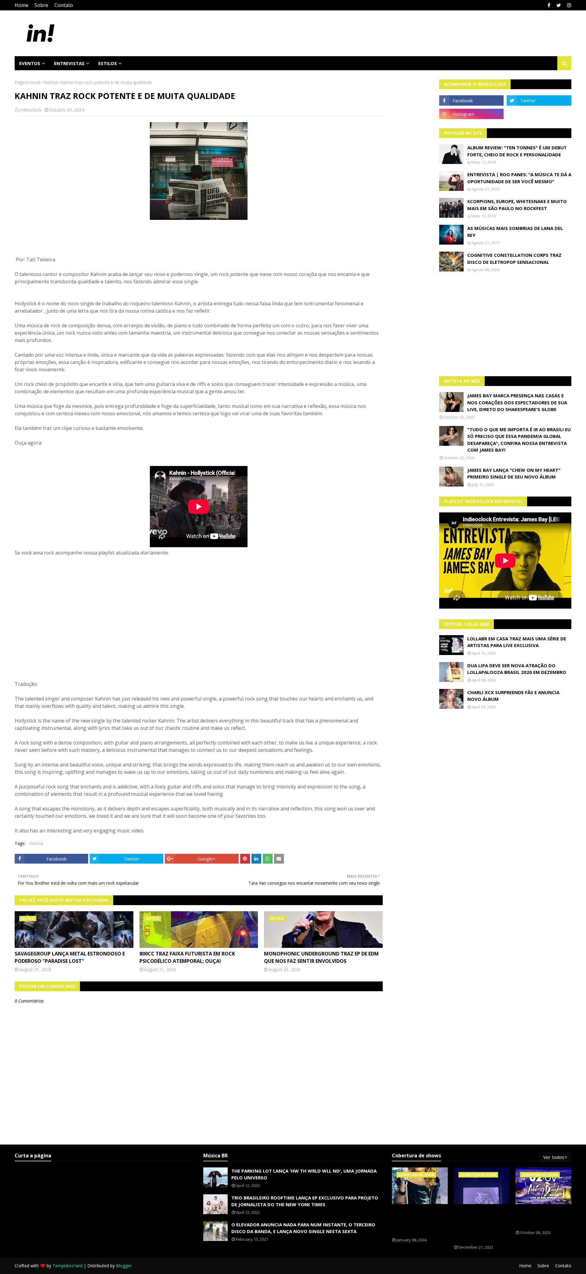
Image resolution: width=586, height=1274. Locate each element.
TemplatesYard (67, 1266)
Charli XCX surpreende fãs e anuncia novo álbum (513, 695)
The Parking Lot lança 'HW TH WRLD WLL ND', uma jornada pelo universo (304, 1174)
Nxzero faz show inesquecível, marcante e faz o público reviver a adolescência (477, 1225)
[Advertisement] (505, 324)
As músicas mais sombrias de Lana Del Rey (515, 231)
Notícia (50, 82)
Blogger (124, 1266)
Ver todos (553, 1157)
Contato (63, 5)
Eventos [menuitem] (29, 63)
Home (21, 5)
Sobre (41, 5)
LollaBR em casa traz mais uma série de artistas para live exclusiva (516, 642)
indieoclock (31, 110)
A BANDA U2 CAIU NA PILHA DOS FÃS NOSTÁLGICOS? (540, 1217)
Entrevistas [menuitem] (69, 63)
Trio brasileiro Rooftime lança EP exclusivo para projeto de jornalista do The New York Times (304, 1201)
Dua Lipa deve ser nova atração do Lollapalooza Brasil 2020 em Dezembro (516, 668)
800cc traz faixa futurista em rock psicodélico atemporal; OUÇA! (187, 957)
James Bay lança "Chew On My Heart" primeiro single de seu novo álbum (513, 473)
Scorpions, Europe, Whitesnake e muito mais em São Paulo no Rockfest (517, 204)
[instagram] (568, 5)
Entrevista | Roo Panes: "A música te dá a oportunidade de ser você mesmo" (519, 177)
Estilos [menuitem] (107, 63)
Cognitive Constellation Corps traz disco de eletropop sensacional (514, 258)
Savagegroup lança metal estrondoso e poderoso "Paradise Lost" (70, 957)
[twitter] (558, 5)
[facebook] (549, 5)
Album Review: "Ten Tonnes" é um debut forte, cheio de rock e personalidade (517, 151)
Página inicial (27, 82)
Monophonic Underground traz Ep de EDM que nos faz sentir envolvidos (321, 957)
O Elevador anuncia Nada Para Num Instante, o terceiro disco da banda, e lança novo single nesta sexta (303, 1228)
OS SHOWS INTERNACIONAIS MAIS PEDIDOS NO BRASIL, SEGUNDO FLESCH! (419, 1221)
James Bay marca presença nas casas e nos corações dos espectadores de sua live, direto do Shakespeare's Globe (517, 402)
